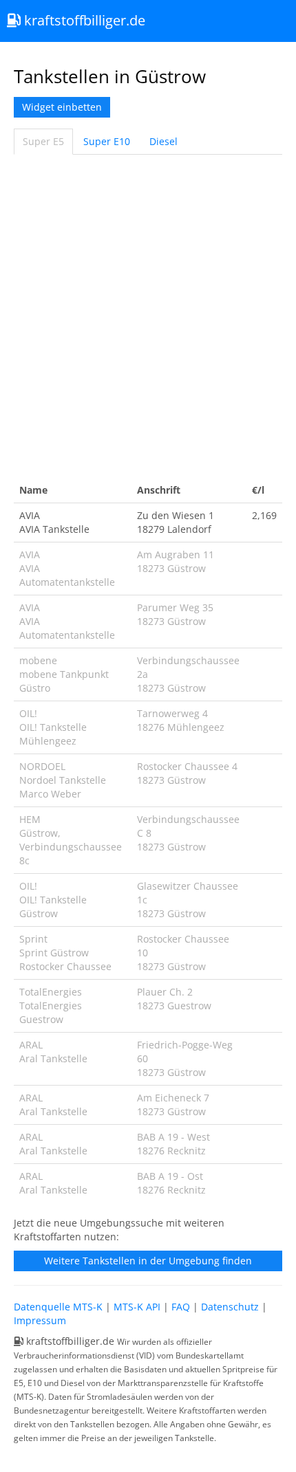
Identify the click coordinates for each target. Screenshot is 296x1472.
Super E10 (106, 141)
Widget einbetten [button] (62, 106)
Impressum (40, 1320)
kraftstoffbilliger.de (83, 20)
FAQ (180, 1306)
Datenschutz (230, 1306)
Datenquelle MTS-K (58, 1306)
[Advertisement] (148, 316)
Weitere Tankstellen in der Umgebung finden (148, 1260)
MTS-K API (137, 1306)
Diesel (163, 141)
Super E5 (43, 141)
